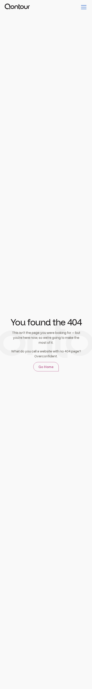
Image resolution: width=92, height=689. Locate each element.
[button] (82, 7)
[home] (17, 7)
